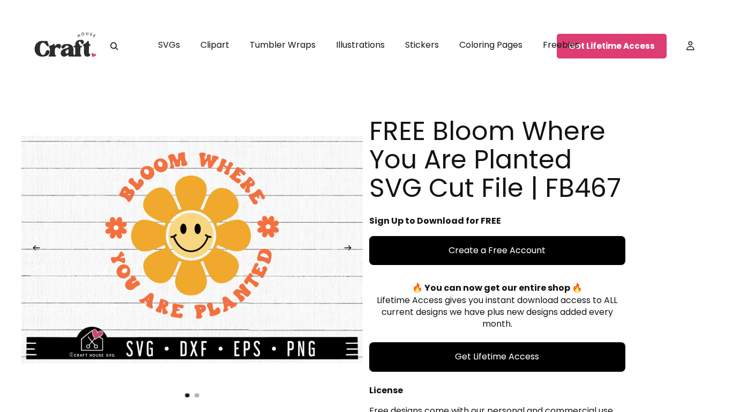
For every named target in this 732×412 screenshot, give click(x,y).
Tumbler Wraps (283, 45)
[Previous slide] (33, 249)
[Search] (114, 46)
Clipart (214, 45)
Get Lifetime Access (612, 46)
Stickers (422, 45)
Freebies (561, 45)
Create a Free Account (497, 250)
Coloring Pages (490, 45)
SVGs (169, 45)
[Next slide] (351, 249)
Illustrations (360, 45)
